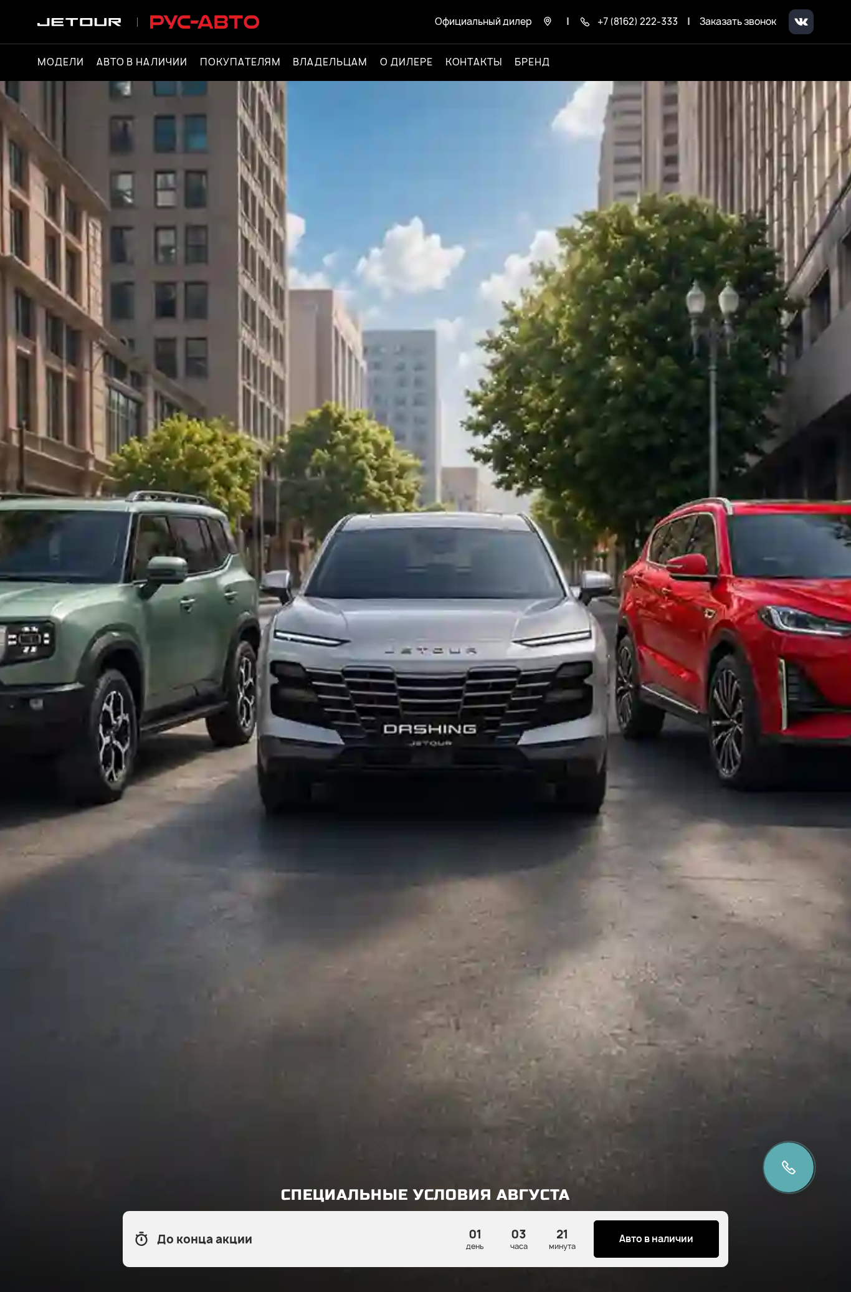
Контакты (474, 62)
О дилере (406, 62)
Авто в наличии (142, 62)
